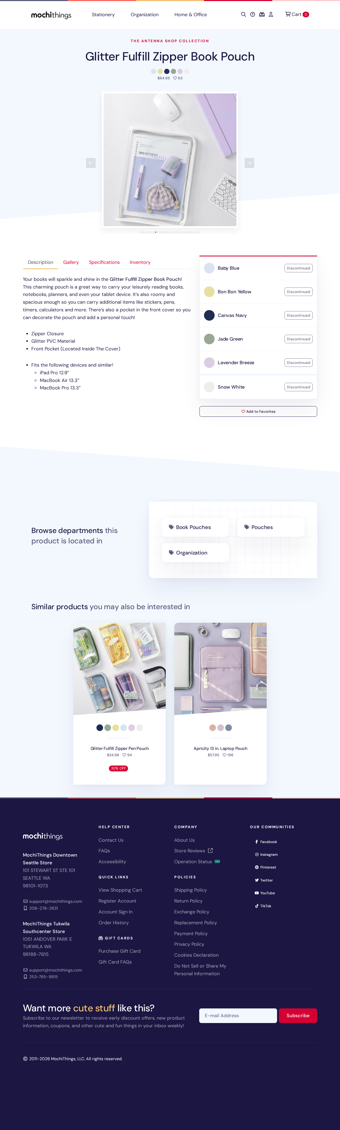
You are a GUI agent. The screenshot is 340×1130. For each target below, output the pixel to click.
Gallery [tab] (71, 262)
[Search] (243, 14)
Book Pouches (193, 527)
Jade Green (230, 339)
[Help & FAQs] (252, 14)
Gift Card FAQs (115, 962)
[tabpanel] (107, 334)
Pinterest (270, 867)
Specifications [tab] (104, 262)
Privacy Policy (189, 944)
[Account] (271, 14)
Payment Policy (191, 933)
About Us (184, 840)
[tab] (141, 232)
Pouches (262, 527)
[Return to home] (51, 15)
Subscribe (302, 1015)
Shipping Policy (190, 890)
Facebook (270, 841)
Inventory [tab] (140, 262)
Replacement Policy (195, 923)
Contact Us (111, 840)
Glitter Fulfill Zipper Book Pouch (169, 56)
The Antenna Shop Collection (170, 40)
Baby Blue (228, 268)
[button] (170, 160)
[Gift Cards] (262, 14)
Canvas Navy (232, 315)
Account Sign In (116, 912)
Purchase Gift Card (120, 951)
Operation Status (193, 861)
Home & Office (191, 14)
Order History (114, 923)
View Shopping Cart (120, 890)
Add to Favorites (260, 411)
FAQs (104, 851)
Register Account (117, 901)
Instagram (270, 854)
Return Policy (188, 901)
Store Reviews (190, 851)
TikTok (267, 905)
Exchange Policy (191, 912)
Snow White (231, 387)
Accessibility (112, 861)
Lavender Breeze (236, 362)
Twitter (268, 880)
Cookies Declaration (196, 955)
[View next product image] (249, 163)
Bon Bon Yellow (234, 292)
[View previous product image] (91, 163)
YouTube (269, 892)
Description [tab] (40, 262)
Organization (145, 14)
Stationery (103, 14)
